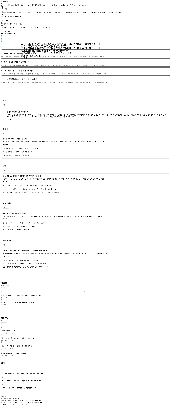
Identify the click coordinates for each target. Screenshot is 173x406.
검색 (8, 31)
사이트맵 (4, 31)
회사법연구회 (17, 12)
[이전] (4, 365)
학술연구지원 (113, 12)
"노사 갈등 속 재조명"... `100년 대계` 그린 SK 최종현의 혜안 (22, 263)
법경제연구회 (26, 12)
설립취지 (4, 27)
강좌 (6, 20)
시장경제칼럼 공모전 (7, 16)
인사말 (9, 27)
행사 (6, 9)
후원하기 (3, 33)
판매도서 (4, 24)
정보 (2, 3)
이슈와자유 (49, 5)
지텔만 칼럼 (31, 5)
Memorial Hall (53, 27)
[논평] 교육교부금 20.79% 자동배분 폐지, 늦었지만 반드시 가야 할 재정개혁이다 (28, 192)
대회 (2, 14)
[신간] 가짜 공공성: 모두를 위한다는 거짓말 (16, 346)
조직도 (14, 27)
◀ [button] (1, 42)
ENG (15, 33)
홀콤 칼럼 (38, 5)
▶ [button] (4, 42)
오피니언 (4, 5)
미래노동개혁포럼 (48, 12)
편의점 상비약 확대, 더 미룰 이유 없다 (15, 139)
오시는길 (27, 27)
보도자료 (39, 27)
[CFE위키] (10, 33)
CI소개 (21, 27)
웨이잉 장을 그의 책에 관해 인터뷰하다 (15, 226)
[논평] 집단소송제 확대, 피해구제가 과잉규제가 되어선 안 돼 (22, 176)
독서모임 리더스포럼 (83, 12)
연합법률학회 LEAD (70, 12)
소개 (2, 26)
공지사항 (33, 27)
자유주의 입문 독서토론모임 (99, 12)
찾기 (2, 29)
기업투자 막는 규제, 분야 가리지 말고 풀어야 (17, 148)
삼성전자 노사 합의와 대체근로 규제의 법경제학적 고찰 (21, 295)
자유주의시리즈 (12, 24)
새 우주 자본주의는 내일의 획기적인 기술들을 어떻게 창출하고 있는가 (25, 223)
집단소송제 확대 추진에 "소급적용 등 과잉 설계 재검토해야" (22, 267)
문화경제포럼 (58, 12)
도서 (2, 22)
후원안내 (46, 27)
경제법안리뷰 (57, 5)
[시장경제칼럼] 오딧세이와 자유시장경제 (16, 152)
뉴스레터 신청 (5, 398)
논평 (77, 5)
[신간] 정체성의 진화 (8, 331)
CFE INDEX (82, 5)
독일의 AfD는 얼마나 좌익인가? (13, 229)
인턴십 (120, 12)
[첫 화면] (5, 1)
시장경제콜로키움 (7, 12)
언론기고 (10, 5)
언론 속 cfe (72, 5)
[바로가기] (20, 110)
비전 (17, 27)
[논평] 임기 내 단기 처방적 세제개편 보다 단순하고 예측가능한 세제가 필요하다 (28, 189)
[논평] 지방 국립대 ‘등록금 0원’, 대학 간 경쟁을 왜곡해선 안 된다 (23, 185)
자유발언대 (23, 5)
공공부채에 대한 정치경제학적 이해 (13, 353)
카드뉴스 (65, 5)
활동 (2, 7)
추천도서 (20, 24)
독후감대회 (18, 16)
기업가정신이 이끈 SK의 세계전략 (13, 155)
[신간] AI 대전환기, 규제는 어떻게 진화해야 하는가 (19, 338)
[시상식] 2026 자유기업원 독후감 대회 (16, 112)
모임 (2, 11)
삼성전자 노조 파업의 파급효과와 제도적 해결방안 (19, 303)
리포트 (43, 5)
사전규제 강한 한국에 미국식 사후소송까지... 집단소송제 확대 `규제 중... (25, 250)
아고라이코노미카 (37, 12)
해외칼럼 (16, 5)
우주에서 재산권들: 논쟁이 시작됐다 (14, 213)
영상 (2, 18)
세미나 (3, 9)
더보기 (5, 105)
